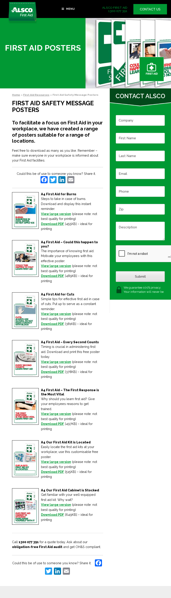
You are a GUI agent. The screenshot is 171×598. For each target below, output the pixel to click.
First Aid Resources (36, 94)
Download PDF (52, 224)
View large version (56, 214)
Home (16, 94)
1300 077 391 (117, 11)
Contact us (150, 9)
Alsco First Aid (22, 13)
